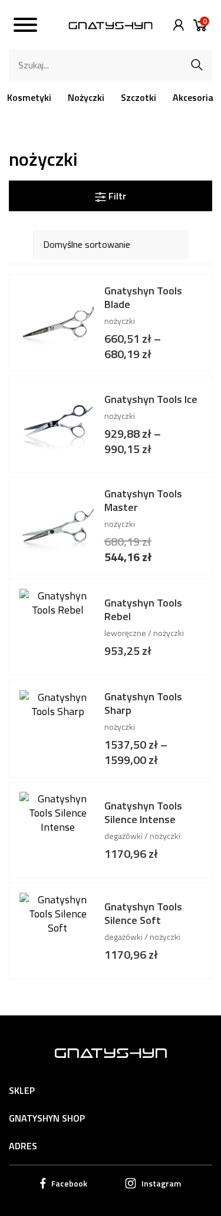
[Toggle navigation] (25, 26)
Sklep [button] (22, 1090)
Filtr (116, 196)
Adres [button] (23, 1146)
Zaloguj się (176, 25)
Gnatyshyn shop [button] (47, 1118)
